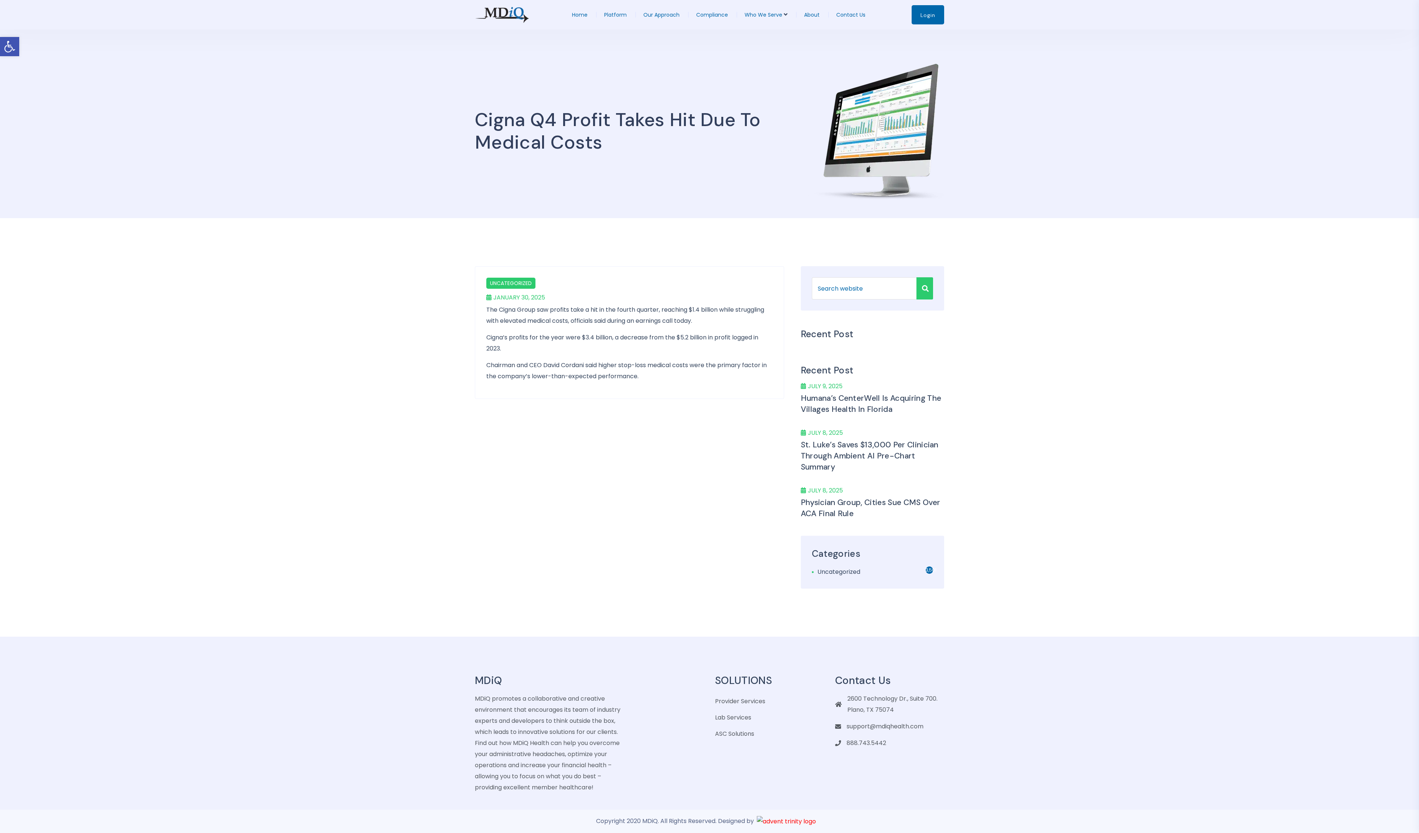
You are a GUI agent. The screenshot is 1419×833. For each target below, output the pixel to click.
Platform (615, 14)
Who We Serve (763, 14)
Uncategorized (511, 283)
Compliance (712, 14)
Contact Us (850, 14)
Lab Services (733, 717)
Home (580, 14)
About (812, 14)
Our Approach (661, 14)
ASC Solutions (734, 733)
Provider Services (740, 701)
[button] (9, 46)
